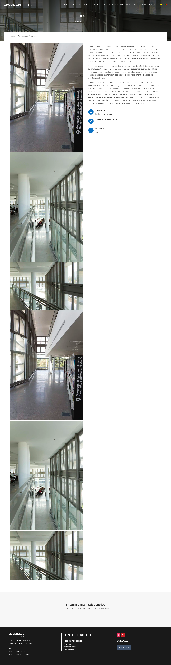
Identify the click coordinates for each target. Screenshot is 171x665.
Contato (153, 5)
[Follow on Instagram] (118, 635)
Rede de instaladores (73, 641)
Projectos (131, 5)
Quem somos (69, 5)
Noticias (142, 5)
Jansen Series (70, 647)
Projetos (67, 644)
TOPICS (95, 5)
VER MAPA (124, 647)
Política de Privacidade (19, 654)
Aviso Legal (13, 649)
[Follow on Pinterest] (123, 635)
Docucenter (69, 650)
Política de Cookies (17, 652)
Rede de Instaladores (113, 5)
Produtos (83, 5)
